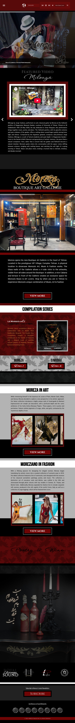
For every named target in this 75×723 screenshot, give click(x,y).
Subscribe (37, 694)
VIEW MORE (37, 295)
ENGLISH (31, 5)
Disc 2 (56, 366)
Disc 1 (18, 366)
